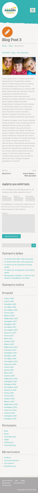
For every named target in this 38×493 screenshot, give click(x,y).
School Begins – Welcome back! (29, 174)
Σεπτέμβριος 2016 (11, 361)
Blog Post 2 (6, 173)
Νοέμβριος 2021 (10, 304)
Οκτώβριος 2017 (10, 327)
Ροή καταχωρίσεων (11, 460)
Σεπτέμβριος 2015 (11, 387)
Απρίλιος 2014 (9, 413)
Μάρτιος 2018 (9, 315)
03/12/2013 (6, 53)
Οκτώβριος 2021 (10, 307)
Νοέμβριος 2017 (10, 324)
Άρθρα (6, 439)
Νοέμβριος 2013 (10, 419)
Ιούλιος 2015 (9, 393)
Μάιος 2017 (8, 338)
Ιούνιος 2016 (9, 370)
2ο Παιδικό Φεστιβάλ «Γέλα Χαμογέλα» (19, 259)
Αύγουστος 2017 (10, 333)
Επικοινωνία (6, 485)
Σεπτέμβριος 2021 (11, 310)
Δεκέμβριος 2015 (10, 381)
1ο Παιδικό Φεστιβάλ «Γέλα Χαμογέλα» (19, 262)
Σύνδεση (7, 457)
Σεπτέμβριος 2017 (11, 330)
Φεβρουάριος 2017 (11, 347)
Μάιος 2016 (8, 373)
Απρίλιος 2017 (9, 341)
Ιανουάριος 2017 (10, 350)
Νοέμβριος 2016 (10, 356)
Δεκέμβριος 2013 (10, 416)
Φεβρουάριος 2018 (11, 318)
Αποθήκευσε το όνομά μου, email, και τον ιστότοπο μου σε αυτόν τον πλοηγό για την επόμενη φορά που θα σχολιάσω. (18, 206)
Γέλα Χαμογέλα (22, 53)
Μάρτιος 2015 (9, 401)
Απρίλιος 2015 (9, 398)
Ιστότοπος (29, 196)
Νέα (16, 481)
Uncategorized (10, 437)
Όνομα (5, 196)
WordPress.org (10, 466)
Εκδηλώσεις (9, 442)
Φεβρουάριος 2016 (11, 378)
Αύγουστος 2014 (10, 410)
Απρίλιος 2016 (9, 376)
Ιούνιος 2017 (9, 336)
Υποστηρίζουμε (10, 445)
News (6, 434)
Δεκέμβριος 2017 (10, 321)
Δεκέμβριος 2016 (10, 353)
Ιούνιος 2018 (9, 313)
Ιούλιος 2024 (9, 298)
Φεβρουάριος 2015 (11, 404)
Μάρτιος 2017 (9, 344)
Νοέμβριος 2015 (10, 384)
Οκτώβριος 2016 (10, 358)
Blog (13, 53)
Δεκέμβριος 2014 (10, 407)
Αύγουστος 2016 (10, 364)
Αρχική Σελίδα (7, 481)
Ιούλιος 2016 (9, 367)
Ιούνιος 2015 (9, 396)
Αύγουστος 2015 (10, 390)
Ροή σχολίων (9, 463)
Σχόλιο (5, 213)
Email (17, 196)
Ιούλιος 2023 (9, 301)
